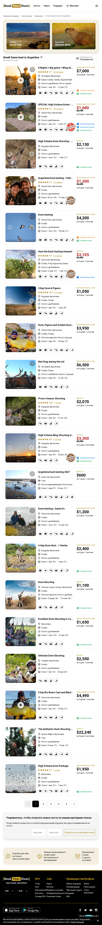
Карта (49, 884)
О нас (37, 884)
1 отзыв (57, 403)
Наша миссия (41, 890)
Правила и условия (55, 890)
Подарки (70, 893)
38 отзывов (58, 72)
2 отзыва (58, 292)
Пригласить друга (74, 890)
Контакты (39, 893)
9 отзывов (57, 182)
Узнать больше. (77, 922)
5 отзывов (57, 256)
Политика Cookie (54, 896)
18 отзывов (58, 109)
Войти (86, 884)
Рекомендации (73, 887)
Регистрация (89, 887)
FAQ (68, 896)
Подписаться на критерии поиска (79, 832)
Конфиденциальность (56, 893)
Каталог (50, 887)
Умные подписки (73, 884)
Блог (37, 887)
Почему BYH (40, 896)
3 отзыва (57, 439)
